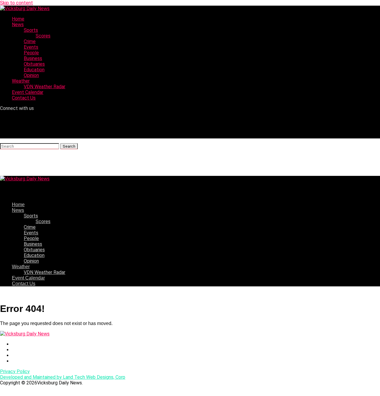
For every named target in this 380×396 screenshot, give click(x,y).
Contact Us (24, 98)
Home (18, 19)
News (18, 24)
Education (34, 69)
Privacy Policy (15, 371)
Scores (43, 36)
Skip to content (16, 3)
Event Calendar (27, 92)
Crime (30, 41)
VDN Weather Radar (44, 86)
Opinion (31, 75)
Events (31, 47)
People (31, 53)
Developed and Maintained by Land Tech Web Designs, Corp (62, 377)
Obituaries (34, 64)
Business (33, 58)
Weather (21, 81)
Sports (31, 30)
